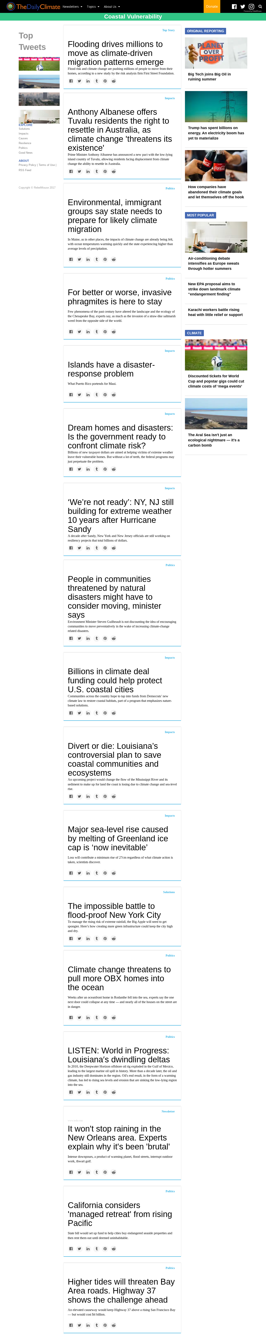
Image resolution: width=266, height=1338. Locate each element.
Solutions (169, 892)
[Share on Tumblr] (96, 81)
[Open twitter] (242, 6)
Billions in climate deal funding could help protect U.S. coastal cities (115, 680)
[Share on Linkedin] (88, 81)
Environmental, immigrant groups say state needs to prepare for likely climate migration (115, 216)
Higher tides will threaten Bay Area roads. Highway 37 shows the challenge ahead (121, 1290)
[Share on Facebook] (71, 81)
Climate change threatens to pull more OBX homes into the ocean (119, 978)
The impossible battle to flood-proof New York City (114, 910)
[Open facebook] (234, 6)
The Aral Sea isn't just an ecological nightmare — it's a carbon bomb (214, 440)
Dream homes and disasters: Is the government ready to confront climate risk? (120, 436)
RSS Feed (25, 170)
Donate (212, 6)
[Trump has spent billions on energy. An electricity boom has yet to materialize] (216, 106)
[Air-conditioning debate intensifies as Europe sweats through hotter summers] (216, 237)
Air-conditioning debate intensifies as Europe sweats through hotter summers (213, 263)
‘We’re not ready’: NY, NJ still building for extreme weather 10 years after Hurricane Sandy (121, 515)
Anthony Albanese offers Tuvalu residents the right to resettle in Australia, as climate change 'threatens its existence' (120, 129)
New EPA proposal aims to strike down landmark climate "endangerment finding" (214, 289)
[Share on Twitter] (79, 81)
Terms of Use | (47, 165)
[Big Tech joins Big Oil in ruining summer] (216, 53)
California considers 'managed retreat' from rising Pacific (120, 1214)
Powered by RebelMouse (252, 11)
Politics (170, 188)
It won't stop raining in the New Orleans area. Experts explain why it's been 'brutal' (119, 1137)
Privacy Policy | (28, 165)
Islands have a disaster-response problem (111, 369)
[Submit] (260, 6)
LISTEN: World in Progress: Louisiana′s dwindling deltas (119, 1055)
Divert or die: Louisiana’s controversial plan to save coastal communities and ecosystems (114, 759)
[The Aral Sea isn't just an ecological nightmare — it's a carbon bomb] (39, 81)
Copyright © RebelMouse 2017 (37, 187)
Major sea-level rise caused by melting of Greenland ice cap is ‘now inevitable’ (118, 838)
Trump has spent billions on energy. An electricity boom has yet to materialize (216, 133)
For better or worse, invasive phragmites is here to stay (120, 297)
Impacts (170, 98)
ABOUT (24, 160)
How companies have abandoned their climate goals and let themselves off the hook (216, 192)
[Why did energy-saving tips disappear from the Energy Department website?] (39, 116)
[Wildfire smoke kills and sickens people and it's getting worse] (39, 99)
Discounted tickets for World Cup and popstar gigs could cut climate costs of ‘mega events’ (216, 381)
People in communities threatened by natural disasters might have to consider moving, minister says (114, 597)
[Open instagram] (251, 6)
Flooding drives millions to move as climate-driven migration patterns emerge (116, 53)
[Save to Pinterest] (105, 81)
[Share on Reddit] (113, 81)
